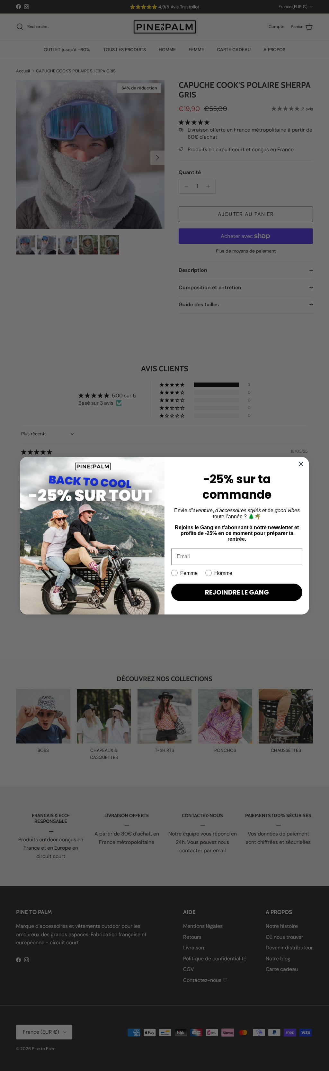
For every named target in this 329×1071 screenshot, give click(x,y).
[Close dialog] (301, 464)
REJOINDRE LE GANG (237, 592)
